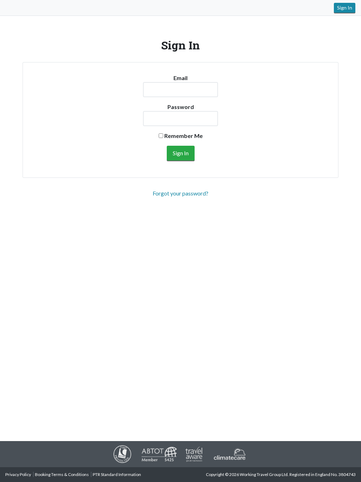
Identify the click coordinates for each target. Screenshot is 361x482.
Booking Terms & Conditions (62, 474)
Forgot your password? (180, 193)
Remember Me (183, 135)
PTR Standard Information (117, 474)
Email (180, 77)
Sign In (344, 8)
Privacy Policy (18, 474)
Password (180, 106)
